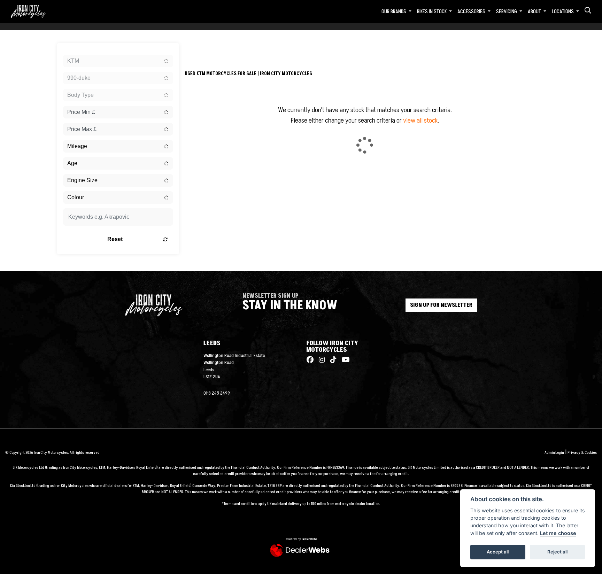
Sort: (195, 50)
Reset (115, 239)
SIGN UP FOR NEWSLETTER (441, 305)
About (535, 11)
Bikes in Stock (432, 11)
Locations (563, 11)
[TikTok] (331, 360)
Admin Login (554, 453)
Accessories (471, 11)
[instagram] (320, 360)
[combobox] (118, 61)
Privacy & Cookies (582, 453)
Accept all (498, 551)
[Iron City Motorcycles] (32, 11)
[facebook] (310, 360)
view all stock (420, 120)
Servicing (507, 11)
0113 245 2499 (216, 393)
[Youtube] (344, 360)
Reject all (557, 551)
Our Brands (394, 11)
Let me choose (558, 533)
